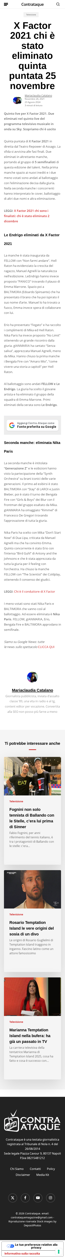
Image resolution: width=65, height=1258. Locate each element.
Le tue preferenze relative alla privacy (36, 1246)
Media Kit (42, 1175)
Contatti (35, 1169)
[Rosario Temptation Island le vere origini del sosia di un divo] (32, 921)
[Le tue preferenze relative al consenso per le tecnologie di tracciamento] (58, 1251)
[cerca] (57, 4)
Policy (51, 1169)
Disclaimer (23, 1175)
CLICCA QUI (46, 647)
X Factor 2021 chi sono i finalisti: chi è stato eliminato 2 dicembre (26, 216)
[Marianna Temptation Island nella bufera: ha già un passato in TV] (32, 1028)
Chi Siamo (17, 1169)
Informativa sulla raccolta (22, 1253)
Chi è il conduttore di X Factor (34, 591)
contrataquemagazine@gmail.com (32, 1217)
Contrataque (32, 4)
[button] (6, 4)
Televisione (31, 14)
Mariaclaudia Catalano (38, 95)
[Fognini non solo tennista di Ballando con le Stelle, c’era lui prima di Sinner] (32, 811)
